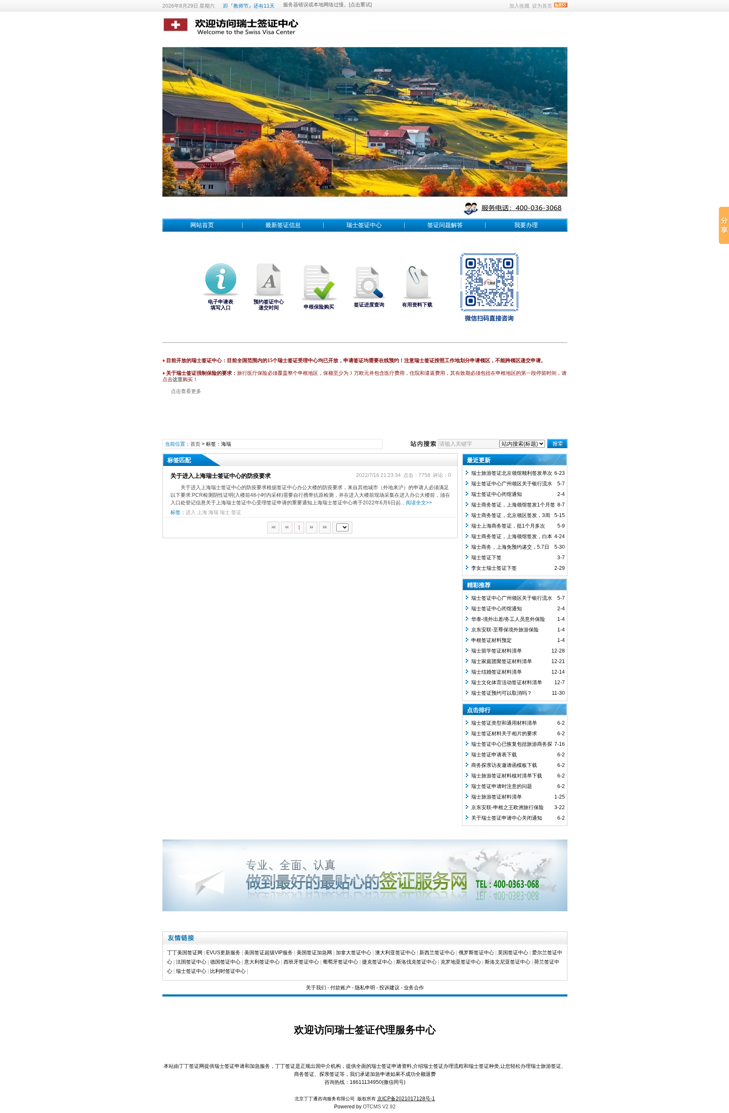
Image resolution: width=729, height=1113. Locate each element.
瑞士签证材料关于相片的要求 (504, 734)
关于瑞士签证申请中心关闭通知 (506, 818)
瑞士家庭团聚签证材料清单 (501, 661)
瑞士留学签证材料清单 (496, 651)
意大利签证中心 (262, 962)
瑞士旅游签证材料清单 (496, 797)
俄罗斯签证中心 (476, 953)
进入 (191, 512)
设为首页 (542, 6)
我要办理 (526, 225)
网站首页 (202, 225)
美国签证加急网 (314, 953)
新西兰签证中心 (437, 953)
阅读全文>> (419, 503)
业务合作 (414, 988)
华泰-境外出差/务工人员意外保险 (508, 619)
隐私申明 (365, 988)
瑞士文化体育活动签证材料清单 (506, 682)
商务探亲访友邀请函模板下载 (504, 765)
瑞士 (225, 512)
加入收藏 (519, 6)
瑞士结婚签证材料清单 (496, 672)
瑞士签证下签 (486, 558)
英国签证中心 (513, 953)
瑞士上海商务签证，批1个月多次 (508, 526)
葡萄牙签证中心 (340, 962)
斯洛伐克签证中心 (416, 962)
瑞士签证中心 (364, 225)
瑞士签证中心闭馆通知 (496, 494)
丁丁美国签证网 (184, 953)
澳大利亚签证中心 (395, 953)
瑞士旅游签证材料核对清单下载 (506, 776)
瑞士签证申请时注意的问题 (501, 786)
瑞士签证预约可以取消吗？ (501, 693)
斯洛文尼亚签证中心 (507, 962)
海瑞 (213, 512)
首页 (195, 444)
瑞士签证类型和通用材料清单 (504, 723)
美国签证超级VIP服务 (268, 953)
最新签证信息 (283, 225)
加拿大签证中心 (353, 953)
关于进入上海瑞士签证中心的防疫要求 (220, 475)
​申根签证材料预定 (491, 640)
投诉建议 (389, 988)
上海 (202, 512)
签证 (236, 512)
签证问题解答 (445, 225)
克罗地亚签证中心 (460, 962)
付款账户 (340, 988)
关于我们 (316, 988)
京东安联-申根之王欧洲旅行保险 (507, 807)
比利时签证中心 (228, 971)
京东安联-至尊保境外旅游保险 (505, 630)
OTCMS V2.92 (379, 1107)
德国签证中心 (225, 962)
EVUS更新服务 (223, 953)
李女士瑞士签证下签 (494, 568)
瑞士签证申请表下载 (494, 755)
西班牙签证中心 (301, 962)
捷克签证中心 (377, 962)
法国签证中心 (191, 962)
